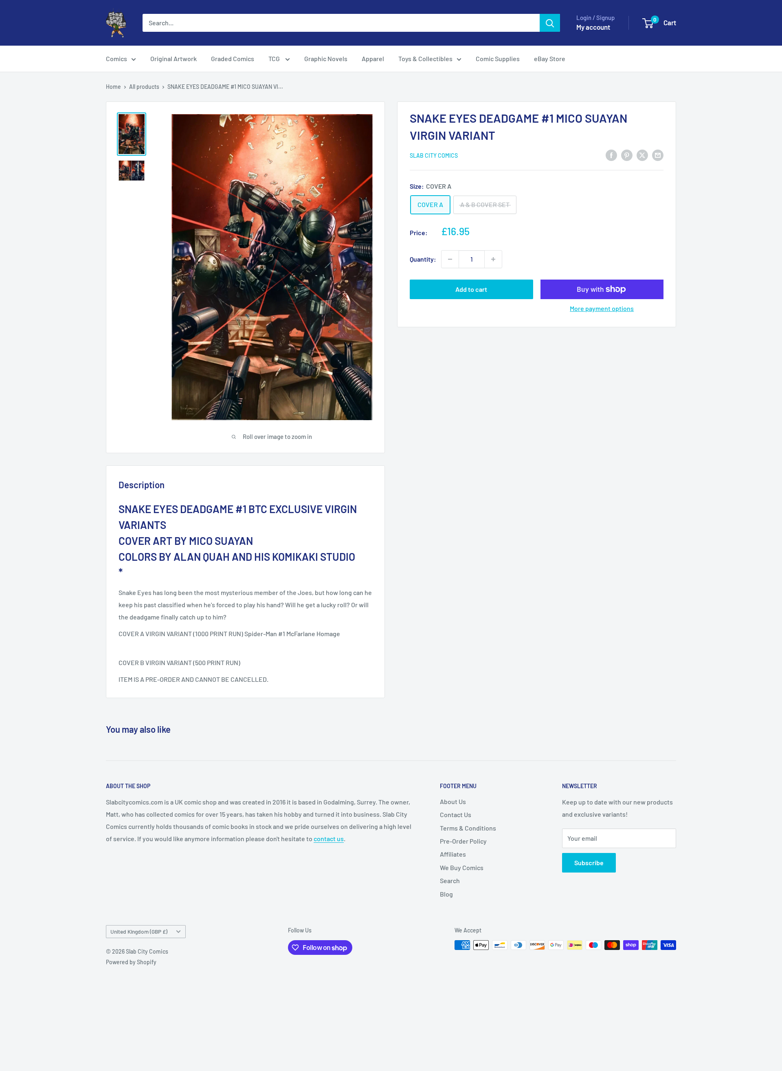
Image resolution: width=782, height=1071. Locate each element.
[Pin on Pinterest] (627, 154)
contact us (329, 838)
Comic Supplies (498, 58)
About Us (453, 801)
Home (113, 86)
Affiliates (453, 854)
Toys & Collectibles (425, 58)
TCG (274, 58)
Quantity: (423, 259)
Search (450, 880)
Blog (446, 894)
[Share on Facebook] (611, 154)
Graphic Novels (325, 58)
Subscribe (589, 862)
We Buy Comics (461, 867)
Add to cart (471, 289)
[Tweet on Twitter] (642, 154)
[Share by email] (657, 154)
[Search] (550, 23)
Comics (116, 58)
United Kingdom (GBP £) (138, 931)
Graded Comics (232, 58)
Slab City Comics (434, 155)
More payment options (602, 308)
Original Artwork (173, 58)
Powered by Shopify (131, 962)
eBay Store (549, 58)
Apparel (373, 58)
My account (593, 27)
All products (144, 86)
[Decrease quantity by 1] (450, 259)
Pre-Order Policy (463, 841)
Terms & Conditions (468, 828)
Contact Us (455, 814)
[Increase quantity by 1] (493, 259)
